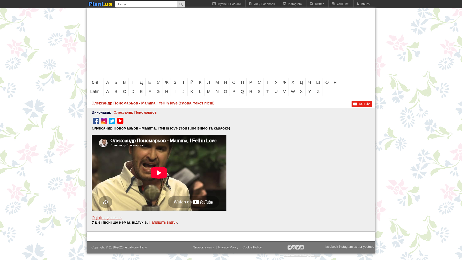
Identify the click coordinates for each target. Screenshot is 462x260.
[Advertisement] (204, 43)
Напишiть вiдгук (163, 222)
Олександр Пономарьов (135, 112)
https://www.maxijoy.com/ (302, 255)
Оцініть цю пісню (107, 218)
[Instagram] (104, 121)
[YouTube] (120, 121)
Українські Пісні (135, 247)
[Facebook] (96, 121)
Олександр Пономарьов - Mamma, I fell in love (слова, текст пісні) (152, 103)
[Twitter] (112, 121)
